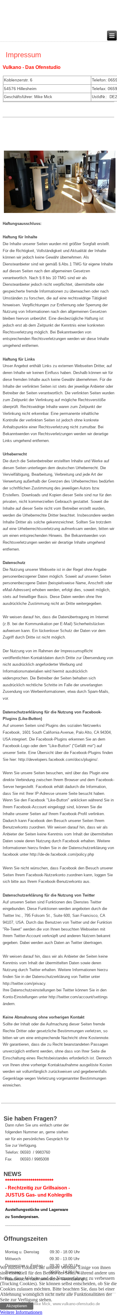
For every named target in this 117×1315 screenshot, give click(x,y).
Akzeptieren (16, 1306)
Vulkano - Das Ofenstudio (32, 67)
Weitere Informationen (21, 1312)
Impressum (23, 55)
